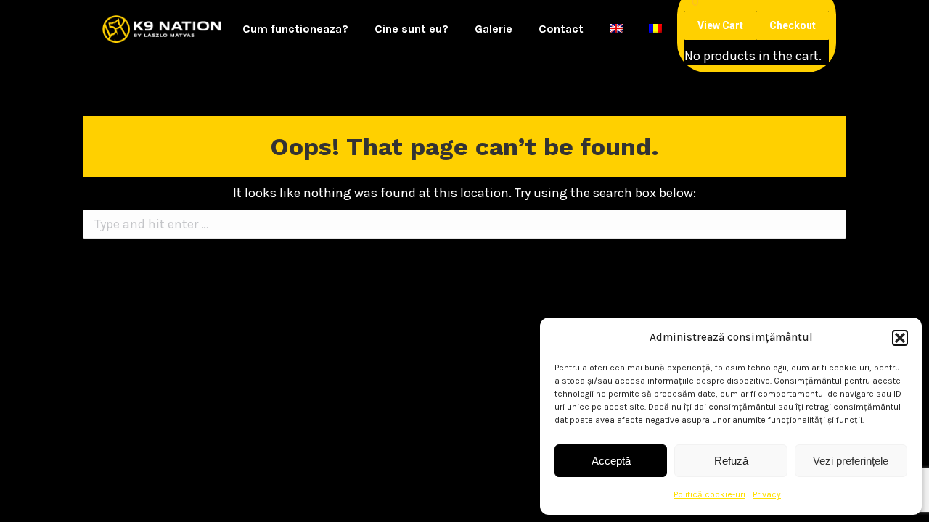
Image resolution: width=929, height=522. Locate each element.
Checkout (792, 25)
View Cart (720, 25)
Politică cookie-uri (709, 494)
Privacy (767, 494)
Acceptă (611, 461)
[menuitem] (295, 29)
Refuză (731, 461)
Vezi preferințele (850, 461)
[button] (900, 338)
